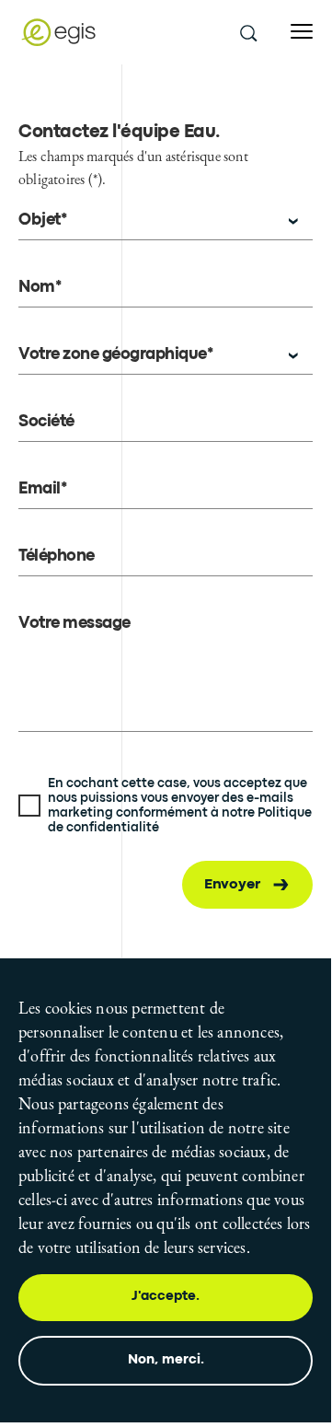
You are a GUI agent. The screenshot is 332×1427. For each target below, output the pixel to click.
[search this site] (247, 32)
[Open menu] (302, 32)
